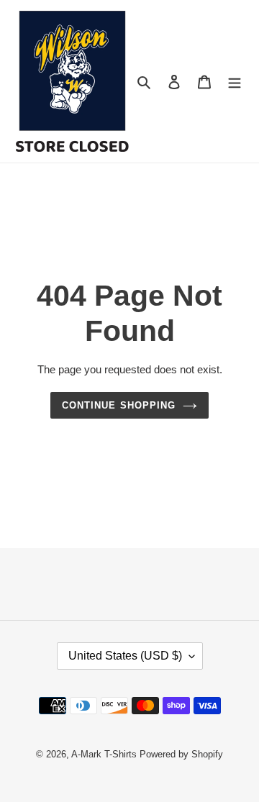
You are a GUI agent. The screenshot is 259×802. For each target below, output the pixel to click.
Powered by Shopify (181, 754)
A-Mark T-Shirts (104, 754)
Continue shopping (119, 405)
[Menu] (234, 81)
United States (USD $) (125, 656)
